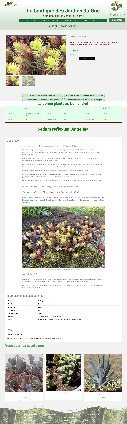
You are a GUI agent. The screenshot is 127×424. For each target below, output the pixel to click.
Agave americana (103, 394)
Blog (35, 20)
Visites (27, 20)
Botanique (56, 20)
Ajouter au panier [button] (24, 400)
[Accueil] (49, 28)
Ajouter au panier (87, 58)
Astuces (77, 20)
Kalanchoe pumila (24, 394)
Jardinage (66, 20)
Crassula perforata (63, 392)
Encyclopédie (45, 20)
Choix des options (103, 400)
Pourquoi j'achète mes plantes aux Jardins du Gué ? (84, 95)
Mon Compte (96, 20)
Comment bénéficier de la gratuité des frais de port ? (84, 100)
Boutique (85, 20)
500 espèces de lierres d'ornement (117, 15)
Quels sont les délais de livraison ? (42, 95)
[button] (64, 37)
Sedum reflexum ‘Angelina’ (72, 28)
